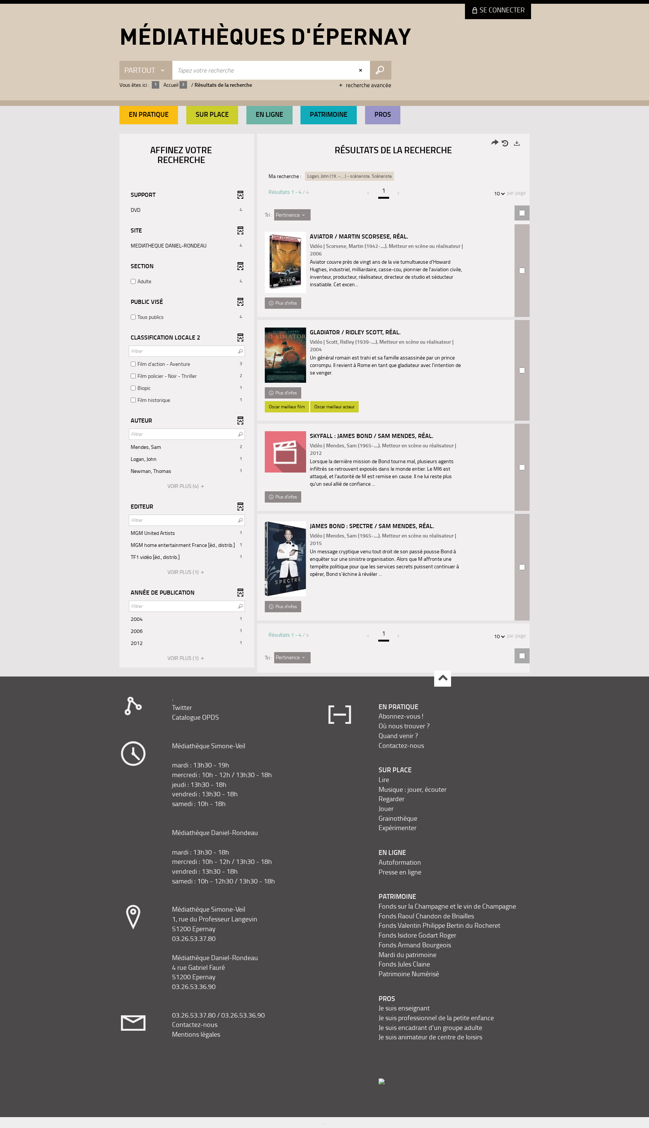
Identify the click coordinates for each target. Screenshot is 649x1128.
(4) (184, 485)
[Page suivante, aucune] (399, 193)
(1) (184, 571)
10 (497, 193)
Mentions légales (196, 1034)
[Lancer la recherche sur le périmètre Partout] (380, 70)
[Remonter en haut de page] (442, 678)
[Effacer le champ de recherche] (361, 70)
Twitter (182, 707)
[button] (148, 115)
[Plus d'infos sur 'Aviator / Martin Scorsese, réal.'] (285, 262)
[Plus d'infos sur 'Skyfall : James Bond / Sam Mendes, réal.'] (285, 452)
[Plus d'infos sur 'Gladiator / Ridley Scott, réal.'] (285, 355)
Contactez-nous (194, 1024)
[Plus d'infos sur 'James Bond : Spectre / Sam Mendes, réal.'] (285, 558)
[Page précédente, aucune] (369, 193)
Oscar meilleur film (287, 406)
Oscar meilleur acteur (334, 406)
